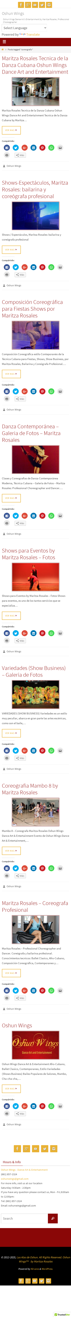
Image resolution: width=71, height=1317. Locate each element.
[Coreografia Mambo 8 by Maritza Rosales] (35, 807)
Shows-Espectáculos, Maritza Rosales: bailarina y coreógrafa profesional (35, 188)
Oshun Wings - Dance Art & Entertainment (24, 1162)
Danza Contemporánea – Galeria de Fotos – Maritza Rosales (31, 430)
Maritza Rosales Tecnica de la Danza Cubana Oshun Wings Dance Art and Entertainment (35, 65)
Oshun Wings (13, 13)
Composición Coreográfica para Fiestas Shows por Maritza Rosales (32, 307)
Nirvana (35, 1261)
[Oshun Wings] (35, 1038)
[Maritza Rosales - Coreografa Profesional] (35, 923)
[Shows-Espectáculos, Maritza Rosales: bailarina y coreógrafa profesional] (35, 215)
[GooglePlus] (28, 5)
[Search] (53, 1211)
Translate (33, 34)
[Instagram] (49, 5)
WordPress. (47, 1261)
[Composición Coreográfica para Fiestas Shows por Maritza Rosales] (35, 333)
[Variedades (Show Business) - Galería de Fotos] (35, 690)
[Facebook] (21, 5)
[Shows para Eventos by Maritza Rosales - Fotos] (35, 573)
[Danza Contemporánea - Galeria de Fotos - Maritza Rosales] (35, 457)
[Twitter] (42, 5)
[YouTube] (35, 5)
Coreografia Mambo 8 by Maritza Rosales (30, 784)
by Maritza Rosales (41, 1253)
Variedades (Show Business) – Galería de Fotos (34, 667)
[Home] (2, 49)
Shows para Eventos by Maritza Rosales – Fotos (28, 550)
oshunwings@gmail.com (15, 1171)
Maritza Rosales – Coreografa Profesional (35, 900)
